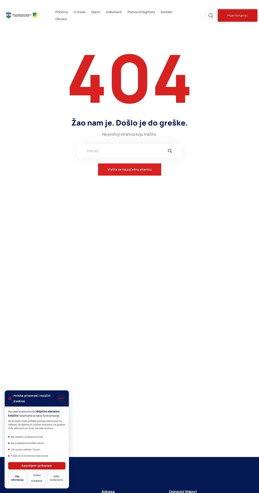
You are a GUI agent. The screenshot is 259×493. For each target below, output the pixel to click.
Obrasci (61, 19)
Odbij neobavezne (56, 478)
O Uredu (80, 12)
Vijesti (95, 12)
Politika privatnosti (36, 478)
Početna (61, 12)
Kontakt (166, 12)
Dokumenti (114, 12)
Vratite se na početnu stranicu (130, 169)
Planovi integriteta (141, 12)
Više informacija (17, 478)
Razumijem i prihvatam (37, 465)
